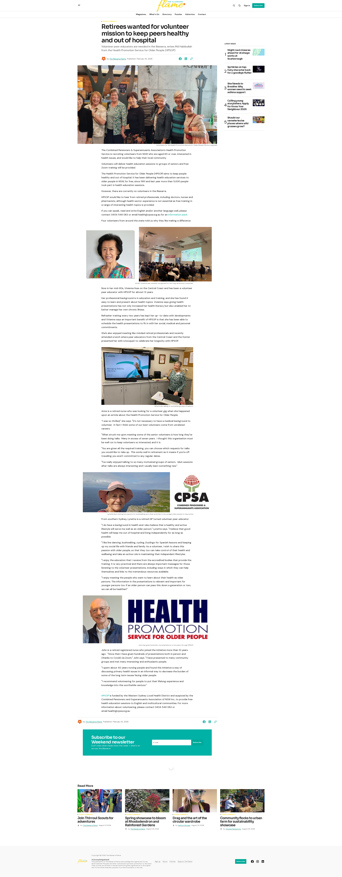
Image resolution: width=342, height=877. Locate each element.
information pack (177, 214)
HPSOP (105, 695)
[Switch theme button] (239, 5)
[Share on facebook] (180, 59)
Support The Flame (185, 861)
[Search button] (234, 5)
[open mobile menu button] (79, 5)
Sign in (247, 5)
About (165, 861)
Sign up (157, 861)
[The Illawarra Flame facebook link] (253, 861)
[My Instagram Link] (257, 861)
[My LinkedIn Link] (262, 861)
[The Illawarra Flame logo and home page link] (82, 861)
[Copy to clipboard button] (191, 59)
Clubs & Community (110, 21)
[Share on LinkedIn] (186, 59)
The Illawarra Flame (117, 59)
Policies (173, 861)
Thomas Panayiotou (233, 829)
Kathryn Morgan (184, 825)
